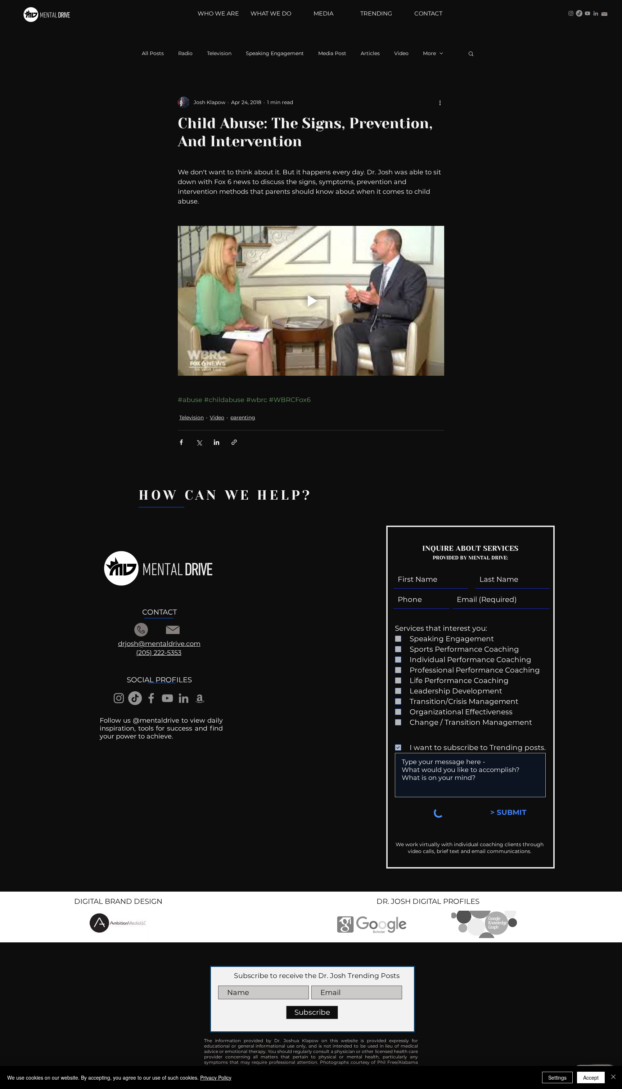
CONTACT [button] (159, 612)
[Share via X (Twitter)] (198, 442)
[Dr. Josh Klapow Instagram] (571, 13)
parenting (242, 417)
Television (219, 53)
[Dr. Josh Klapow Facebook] (151, 698)
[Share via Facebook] (181, 442)
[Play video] (311, 301)
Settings (557, 1077)
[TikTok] (579, 13)
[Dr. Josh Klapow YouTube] (587, 13)
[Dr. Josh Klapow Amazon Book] (200, 698)
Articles (370, 53)
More (429, 53)
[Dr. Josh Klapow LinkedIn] (595, 13)
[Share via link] (234, 442)
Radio (185, 53)
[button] (471, 53)
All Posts (153, 53)
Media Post (332, 53)
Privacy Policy (215, 1077)
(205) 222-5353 (158, 653)
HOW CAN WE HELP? (225, 495)
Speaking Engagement (275, 53)
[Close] (613, 1077)
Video (401, 53)
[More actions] (440, 102)
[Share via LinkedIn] (216, 442)
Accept (591, 1077)
